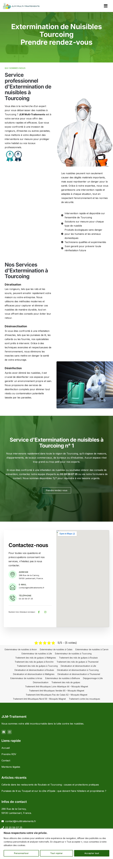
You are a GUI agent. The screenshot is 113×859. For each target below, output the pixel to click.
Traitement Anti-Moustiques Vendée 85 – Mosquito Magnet (56, 690)
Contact (5, 760)
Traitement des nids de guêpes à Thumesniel (77, 662)
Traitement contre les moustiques (84, 699)
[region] (56, 844)
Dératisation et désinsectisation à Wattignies (33, 674)
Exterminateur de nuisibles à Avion (21, 649)
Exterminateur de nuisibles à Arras (26, 678)
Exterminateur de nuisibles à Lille (37, 653)
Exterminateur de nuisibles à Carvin (91, 649)
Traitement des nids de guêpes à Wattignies (35, 658)
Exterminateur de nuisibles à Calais (56, 649)
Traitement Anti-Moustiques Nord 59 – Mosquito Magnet (39, 699)
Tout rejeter (56, 853)
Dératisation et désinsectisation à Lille (78, 666)
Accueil (5, 747)
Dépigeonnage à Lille (93, 678)
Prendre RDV (8, 754)
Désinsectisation (40, 682)
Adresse (23, 572)
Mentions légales (10, 766)
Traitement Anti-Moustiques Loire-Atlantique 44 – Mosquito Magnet (56, 686)
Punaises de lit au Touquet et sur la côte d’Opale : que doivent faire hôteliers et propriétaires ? (53, 790)
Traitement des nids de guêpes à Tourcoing (37, 666)
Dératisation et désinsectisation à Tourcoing (78, 670)
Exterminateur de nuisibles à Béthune (62, 678)
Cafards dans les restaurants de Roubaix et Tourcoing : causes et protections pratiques (50, 784)
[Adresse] (13, 574)
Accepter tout (91, 853)
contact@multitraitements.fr (20, 821)
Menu (105, 6)
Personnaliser (21, 853)
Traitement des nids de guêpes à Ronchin (34, 662)
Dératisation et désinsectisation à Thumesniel (79, 674)
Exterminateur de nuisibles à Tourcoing (73, 653)
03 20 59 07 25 (13, 827)
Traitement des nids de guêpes (65, 682)
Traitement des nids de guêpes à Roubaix (78, 658)
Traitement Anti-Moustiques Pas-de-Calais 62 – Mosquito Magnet (56, 695)
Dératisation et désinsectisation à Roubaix (34, 670)
